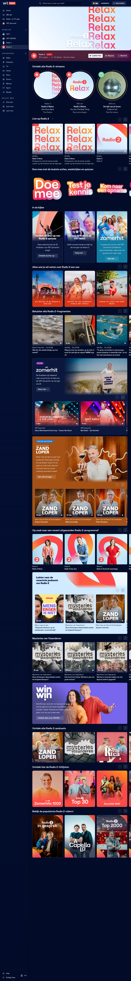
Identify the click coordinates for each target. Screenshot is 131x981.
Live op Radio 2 (40, 118)
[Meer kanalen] (26, 30)
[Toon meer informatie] (61, 126)
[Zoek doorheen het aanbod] (26, 53)
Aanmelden (120, 3)
